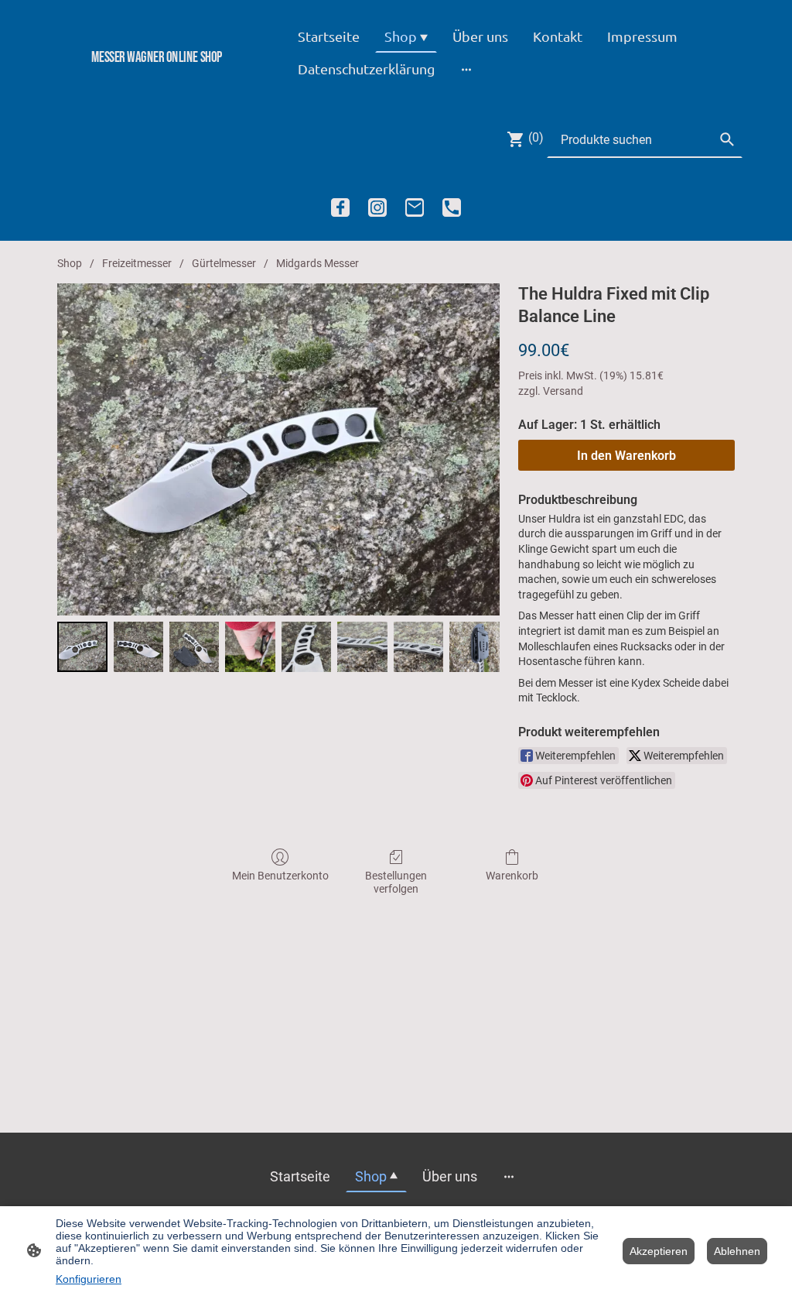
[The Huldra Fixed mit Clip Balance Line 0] (82, 647)
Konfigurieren (88, 1279)
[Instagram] (377, 207)
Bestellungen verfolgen (396, 882)
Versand (563, 391)
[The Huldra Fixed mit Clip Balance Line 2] (194, 647)
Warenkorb (512, 875)
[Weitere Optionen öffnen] (466, 68)
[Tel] (451, 207)
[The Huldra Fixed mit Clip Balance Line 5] (362, 647)
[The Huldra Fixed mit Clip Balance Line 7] (474, 647)
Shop (69, 263)
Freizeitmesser (137, 263)
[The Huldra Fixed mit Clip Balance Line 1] (138, 647)
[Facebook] (340, 207)
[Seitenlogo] (157, 83)
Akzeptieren (659, 1251)
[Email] (414, 207)
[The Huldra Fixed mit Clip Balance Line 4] (307, 647)
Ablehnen (737, 1251)
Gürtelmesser (224, 263)
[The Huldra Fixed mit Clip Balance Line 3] (250, 647)
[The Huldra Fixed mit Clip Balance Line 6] (419, 647)
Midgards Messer (317, 263)
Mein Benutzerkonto (280, 875)
